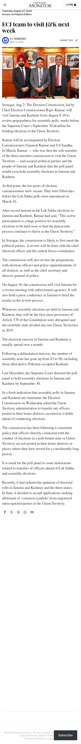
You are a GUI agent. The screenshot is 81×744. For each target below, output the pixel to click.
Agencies (20, 38)
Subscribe (65, 735)
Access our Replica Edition (17, 14)
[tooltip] (4, 512)
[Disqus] (40, 569)
